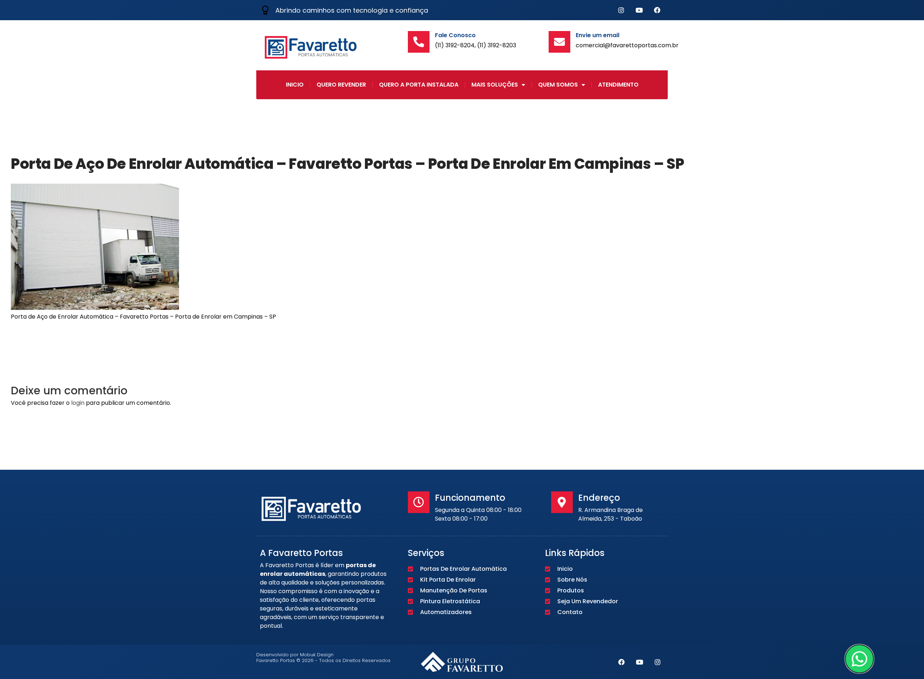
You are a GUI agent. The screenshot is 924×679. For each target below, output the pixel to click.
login (77, 403)
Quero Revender (341, 84)
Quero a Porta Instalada (418, 84)
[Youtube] (639, 10)
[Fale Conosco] (419, 42)
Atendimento (618, 84)
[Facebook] (657, 10)
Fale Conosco (455, 35)
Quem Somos (558, 84)
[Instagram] (621, 10)
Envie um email (597, 35)
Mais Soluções (494, 84)
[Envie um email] (559, 42)
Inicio (295, 84)
